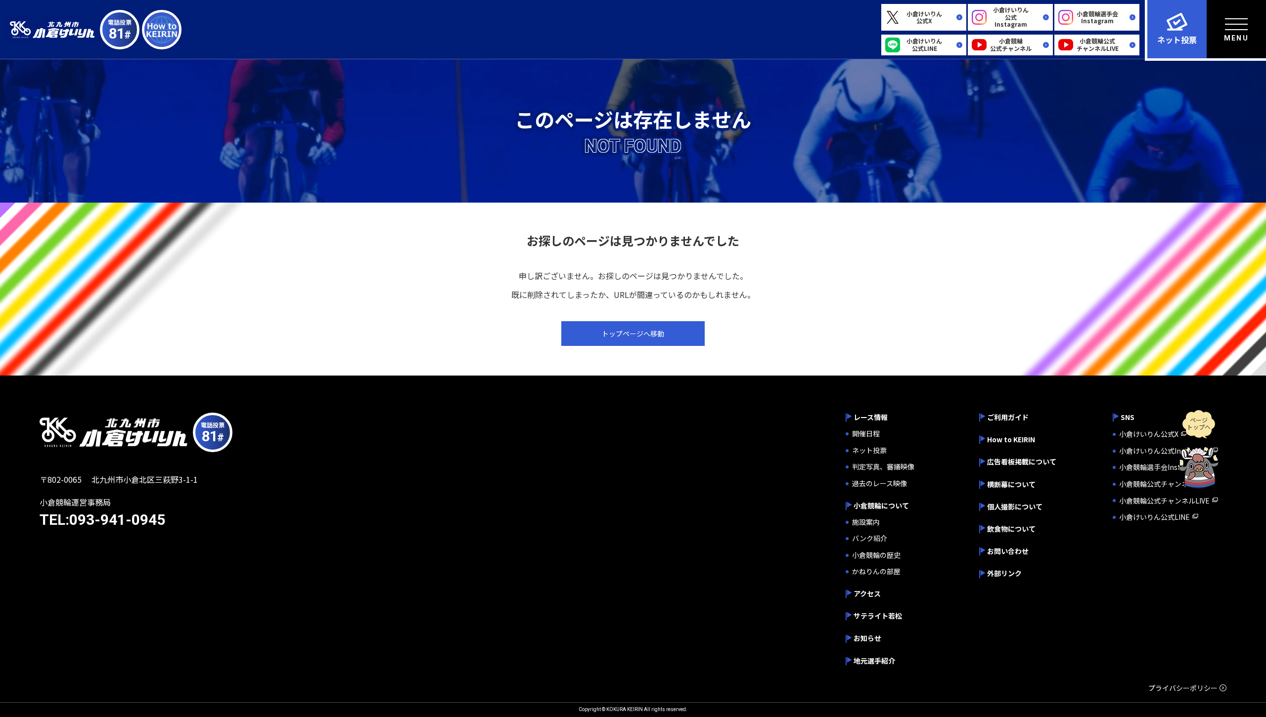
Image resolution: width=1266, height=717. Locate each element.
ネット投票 (869, 450)
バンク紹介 (869, 538)
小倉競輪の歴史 (876, 555)
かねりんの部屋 (876, 571)
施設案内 (866, 522)
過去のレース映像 (879, 483)
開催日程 (866, 433)
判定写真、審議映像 (883, 466)
